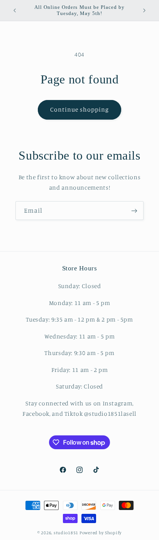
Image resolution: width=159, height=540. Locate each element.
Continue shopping (79, 109)
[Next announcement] (144, 10)
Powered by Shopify (101, 532)
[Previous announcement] (14, 10)
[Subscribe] (134, 210)
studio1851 (66, 532)
